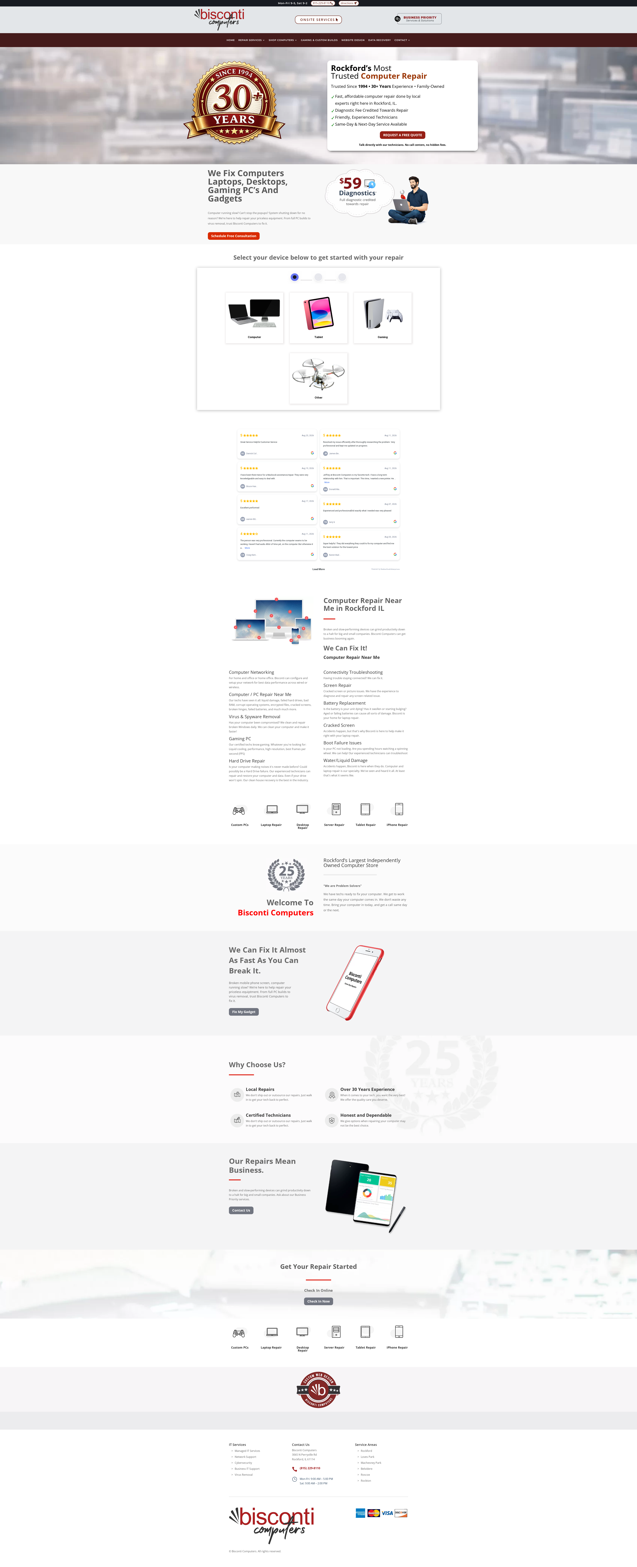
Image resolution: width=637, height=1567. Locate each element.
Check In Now (318, 1301)
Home (231, 40)
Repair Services (250, 40)
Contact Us (241, 1210)
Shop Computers (281, 40)
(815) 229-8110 (310, 1468)
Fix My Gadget (243, 1012)
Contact (400, 40)
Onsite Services (317, 19)
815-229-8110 (321, 3)
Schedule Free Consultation (233, 236)
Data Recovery (379, 40)
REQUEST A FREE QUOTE (402, 135)
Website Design (353, 40)
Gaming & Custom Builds (319, 40)
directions (347, 3)
